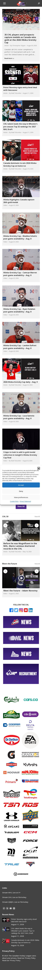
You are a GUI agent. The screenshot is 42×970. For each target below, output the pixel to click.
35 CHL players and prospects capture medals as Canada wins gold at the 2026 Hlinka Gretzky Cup (20, 38)
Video (5, 205)
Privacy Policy (15, 960)
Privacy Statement (25, 501)
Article (6, 45)
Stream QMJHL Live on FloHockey (15, 902)
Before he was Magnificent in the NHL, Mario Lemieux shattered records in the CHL (20, 546)
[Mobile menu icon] (4, 3)
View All (37, 516)
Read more (8, 58)
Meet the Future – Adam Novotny (20, 590)
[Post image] (6, 920)
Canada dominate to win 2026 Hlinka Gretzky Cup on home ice (25, 941)
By (17, 45)
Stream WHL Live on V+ (11, 892)
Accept (21, 485)
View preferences (21, 497)
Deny (21, 491)
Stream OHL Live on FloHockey (14, 897)
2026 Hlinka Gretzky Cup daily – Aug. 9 (20, 382)
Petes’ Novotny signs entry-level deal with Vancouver (24, 920)
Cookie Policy (14, 501)
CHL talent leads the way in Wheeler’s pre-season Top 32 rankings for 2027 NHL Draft (20, 127)
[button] (39, 468)
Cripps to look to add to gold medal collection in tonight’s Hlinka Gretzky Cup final (20, 455)
